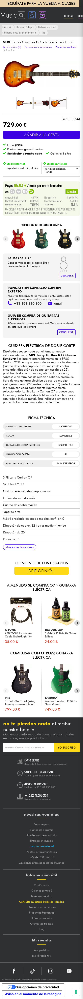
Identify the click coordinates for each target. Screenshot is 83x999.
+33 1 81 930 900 (44, 787)
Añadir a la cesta (41, 134)
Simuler (71, 191)
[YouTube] (69, 971)
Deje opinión (41, 570)
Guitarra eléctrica (47, 27)
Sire (43, 32)
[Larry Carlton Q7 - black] (65, 239)
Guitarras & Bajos (25, 27)
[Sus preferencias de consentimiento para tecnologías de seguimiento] (76, 992)
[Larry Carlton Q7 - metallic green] (41, 239)
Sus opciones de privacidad (37, 987)
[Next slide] (77, 239)
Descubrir (67, 275)
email (58, 303)
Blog (41, 929)
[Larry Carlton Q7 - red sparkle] (18, 239)
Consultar (66, 332)
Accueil (7, 27)
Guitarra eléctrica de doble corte (20, 32)
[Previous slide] (5, 239)
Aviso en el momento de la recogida (33, 994)
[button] (24, 103)
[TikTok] (32, 971)
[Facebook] (14, 971)
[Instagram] (51, 971)
